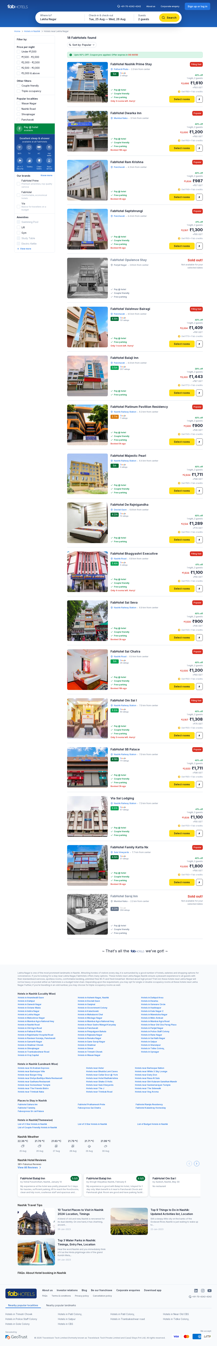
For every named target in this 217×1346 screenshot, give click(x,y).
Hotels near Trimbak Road (99, 1091)
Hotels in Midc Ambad (152, 1018)
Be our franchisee (101, 1290)
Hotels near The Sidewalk (148, 1088)
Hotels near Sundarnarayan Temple (153, 1085)
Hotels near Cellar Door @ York (102, 1075)
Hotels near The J (95, 1088)
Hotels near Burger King (30, 1075)
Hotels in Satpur (149, 1041)
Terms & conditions (61, 1296)
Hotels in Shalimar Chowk (30, 1045)
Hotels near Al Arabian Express (33, 1068)
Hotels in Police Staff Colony (155, 1031)
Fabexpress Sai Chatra (89, 1108)
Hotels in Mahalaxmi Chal (90, 1014)
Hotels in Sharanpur (151, 1045)
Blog (84, 1290)
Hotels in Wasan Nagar (89, 1055)
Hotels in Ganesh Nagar (29, 1004)
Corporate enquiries (128, 1290)
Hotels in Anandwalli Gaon (31, 997)
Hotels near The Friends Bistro (33, 1088)
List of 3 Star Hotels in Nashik (92, 1124)
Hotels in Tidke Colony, (153, 1048)
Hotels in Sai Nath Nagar (153, 1038)
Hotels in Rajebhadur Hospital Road (35, 1035)
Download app (152, 1290)
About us (150, 6)
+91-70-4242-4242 (131, 6)
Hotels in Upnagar (150, 1051)
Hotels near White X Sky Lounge (151, 1071)
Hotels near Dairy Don (146, 1075)
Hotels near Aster (95, 1068)
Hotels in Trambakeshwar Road (33, 1051)
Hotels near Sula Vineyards (99, 1085)
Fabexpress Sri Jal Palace (31, 1111)
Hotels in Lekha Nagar (29, 1014)
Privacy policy (82, 1296)
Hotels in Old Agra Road (30, 1028)
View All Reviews (28, 1167)
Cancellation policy (102, 1296)
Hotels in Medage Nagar (90, 1018)
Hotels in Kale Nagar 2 (152, 1011)
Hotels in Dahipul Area (152, 997)
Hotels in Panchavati (88, 1028)
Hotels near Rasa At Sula (147, 1078)
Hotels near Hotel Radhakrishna (102, 1078)
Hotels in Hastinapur (151, 1007)
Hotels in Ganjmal (86, 1004)
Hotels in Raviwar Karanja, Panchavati (36, 1038)
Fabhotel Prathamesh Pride (91, 1104)
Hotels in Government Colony (92, 1007)
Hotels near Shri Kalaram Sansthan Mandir (156, 1081)
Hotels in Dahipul (26, 1001)
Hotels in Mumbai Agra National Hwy (36, 1021)
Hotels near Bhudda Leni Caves (102, 1071)
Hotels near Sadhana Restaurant (34, 1081)
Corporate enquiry (170, 6)
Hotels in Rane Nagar (151, 1035)
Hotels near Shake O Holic (99, 1081)
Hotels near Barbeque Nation (149, 1068)
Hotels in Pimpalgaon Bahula (92, 1031)
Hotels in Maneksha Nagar (154, 1014)
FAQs (44, 1296)
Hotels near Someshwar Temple (34, 1085)
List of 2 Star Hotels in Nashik (32, 1124)
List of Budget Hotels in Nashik (152, 1124)
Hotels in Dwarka (149, 1001)
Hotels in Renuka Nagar (89, 1038)
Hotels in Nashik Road (29, 1024)
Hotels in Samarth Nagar (30, 1041)
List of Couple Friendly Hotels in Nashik (37, 1127)
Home (17, 31)
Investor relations (67, 1290)
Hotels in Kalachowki (88, 1011)
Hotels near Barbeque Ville (31, 1071)
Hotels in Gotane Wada (29, 1007)
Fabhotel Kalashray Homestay (151, 1108)
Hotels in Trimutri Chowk (90, 1051)
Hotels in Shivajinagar (28, 1048)
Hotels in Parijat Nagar (152, 1028)
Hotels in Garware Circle (153, 1004)
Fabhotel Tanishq (26, 1108)
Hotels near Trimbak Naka (31, 1091)
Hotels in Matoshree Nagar (31, 1018)
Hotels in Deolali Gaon (89, 1001)
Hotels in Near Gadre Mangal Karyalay (97, 1024)
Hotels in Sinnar (85, 1048)
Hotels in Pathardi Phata (30, 1031)
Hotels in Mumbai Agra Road (155, 1021)
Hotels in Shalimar (87, 1045)
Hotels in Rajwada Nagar (90, 1035)
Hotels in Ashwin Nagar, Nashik (93, 997)
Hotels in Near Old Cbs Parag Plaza (158, 1024)
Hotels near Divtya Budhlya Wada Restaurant (40, 1078)
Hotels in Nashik (32, 31)
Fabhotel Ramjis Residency (149, 1104)
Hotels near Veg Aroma (147, 1091)
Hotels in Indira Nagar (28, 1011)
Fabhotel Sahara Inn (27, 1104)
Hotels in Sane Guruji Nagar (91, 1041)
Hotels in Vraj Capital (28, 1055)
